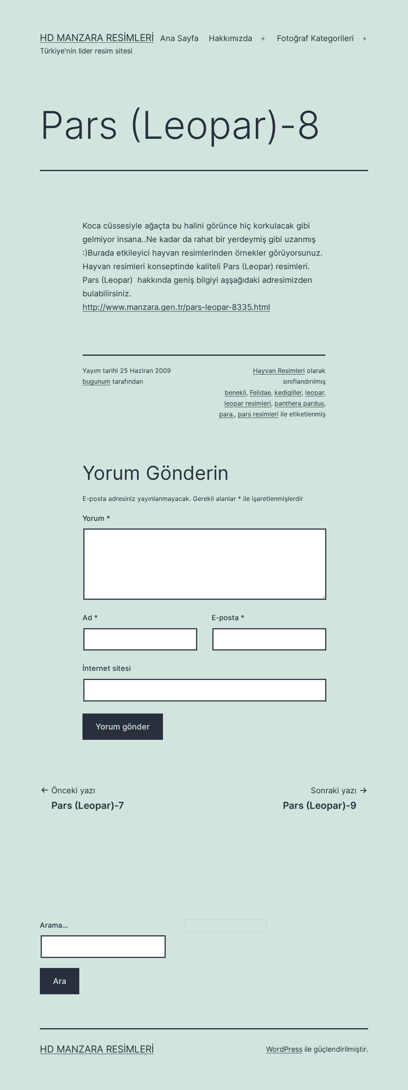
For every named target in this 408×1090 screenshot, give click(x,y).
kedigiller (288, 392)
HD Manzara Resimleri (97, 37)
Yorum (96, 518)
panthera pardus (299, 403)
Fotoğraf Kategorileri (315, 38)
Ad (90, 617)
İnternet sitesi (106, 668)
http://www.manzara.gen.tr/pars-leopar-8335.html (176, 307)
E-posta (228, 617)
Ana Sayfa (179, 38)
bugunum (96, 381)
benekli (235, 392)
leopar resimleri (247, 403)
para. (226, 414)
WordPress (284, 1049)
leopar (314, 392)
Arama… (54, 925)
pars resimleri (258, 414)
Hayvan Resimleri (279, 371)
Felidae (260, 392)
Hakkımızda (230, 38)
